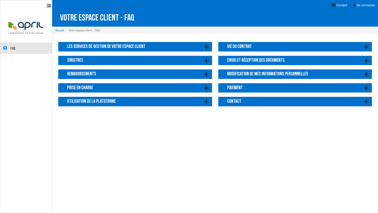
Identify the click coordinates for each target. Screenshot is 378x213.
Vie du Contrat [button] (239, 46)
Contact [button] (234, 101)
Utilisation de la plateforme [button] (91, 101)
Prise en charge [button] (80, 87)
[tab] (295, 46)
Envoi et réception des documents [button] (256, 60)
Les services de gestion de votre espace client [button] (106, 46)
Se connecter (365, 5)
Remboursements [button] (81, 74)
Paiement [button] (235, 87)
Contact (341, 5)
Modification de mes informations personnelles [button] (267, 74)
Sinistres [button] (75, 60)
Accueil (59, 30)
